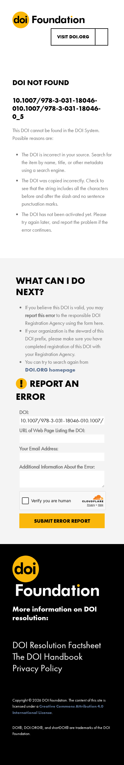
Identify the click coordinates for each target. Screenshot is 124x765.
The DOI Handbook (47, 657)
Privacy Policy (37, 668)
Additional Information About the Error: (57, 466)
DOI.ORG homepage (50, 369)
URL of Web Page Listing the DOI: (52, 430)
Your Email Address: (38, 448)
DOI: (24, 412)
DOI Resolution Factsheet (56, 645)
